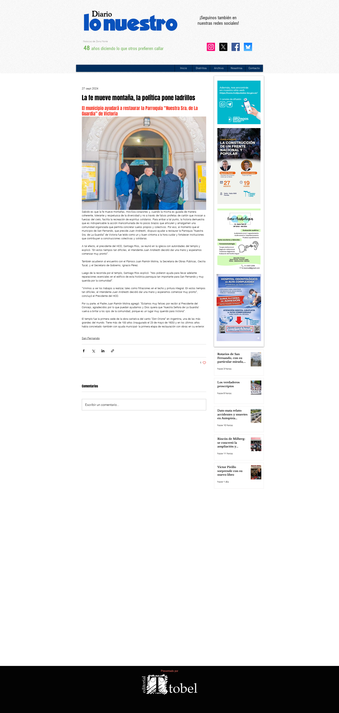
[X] (223, 47)
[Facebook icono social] (235, 47)
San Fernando (91, 338)
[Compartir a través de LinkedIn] (103, 351)
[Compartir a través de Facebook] (84, 351)
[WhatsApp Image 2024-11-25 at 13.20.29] (248, 47)
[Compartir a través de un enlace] (112, 351)
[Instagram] (211, 47)
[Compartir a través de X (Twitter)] (93, 351)
